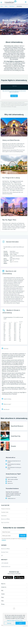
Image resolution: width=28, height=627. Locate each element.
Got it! (20, 623)
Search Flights (14, 95)
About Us (3, 583)
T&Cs (2, 600)
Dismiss (9, 623)
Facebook (14, 608)
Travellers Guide (4, 512)
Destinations (4, 515)
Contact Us (3, 587)
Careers (3, 594)
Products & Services (5, 508)
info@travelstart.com (5, 566)
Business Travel (4, 552)
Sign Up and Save (5, 522)
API (2, 555)
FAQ (2, 590)
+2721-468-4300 (4, 563)
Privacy (2, 604)
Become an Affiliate (5, 519)
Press (2, 597)
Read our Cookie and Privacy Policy (15, 620)
